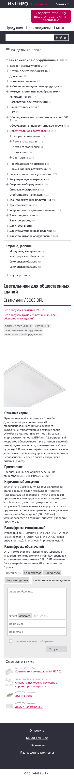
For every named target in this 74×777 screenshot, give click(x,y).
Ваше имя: (16, 623)
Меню (61, 4)
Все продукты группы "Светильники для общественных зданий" (30, 316)
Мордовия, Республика (27, 251)
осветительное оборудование (23, 330)
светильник (42, 325)
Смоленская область (25, 261)
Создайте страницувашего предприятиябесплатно (50, 16)
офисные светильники (18, 325)
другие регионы (20, 274)
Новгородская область (26, 256)
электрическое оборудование (23, 334)
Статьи (59, 27)
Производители (39, 27)
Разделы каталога (26, 49)
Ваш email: (16, 631)
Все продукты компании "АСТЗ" (24, 310)
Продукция (15, 27)
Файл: (13, 615)
